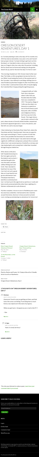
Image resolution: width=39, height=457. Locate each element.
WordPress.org (5, 433)
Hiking (3, 42)
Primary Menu (37, 9)
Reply (6, 316)
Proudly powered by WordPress (8, 454)
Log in (2, 423)
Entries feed (4, 426)
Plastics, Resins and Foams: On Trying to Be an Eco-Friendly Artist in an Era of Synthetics (19, 272)
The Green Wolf (7, 10)
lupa (13, 52)
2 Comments (20, 52)
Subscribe (4, 412)
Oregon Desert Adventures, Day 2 (11, 280)
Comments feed (5, 430)
